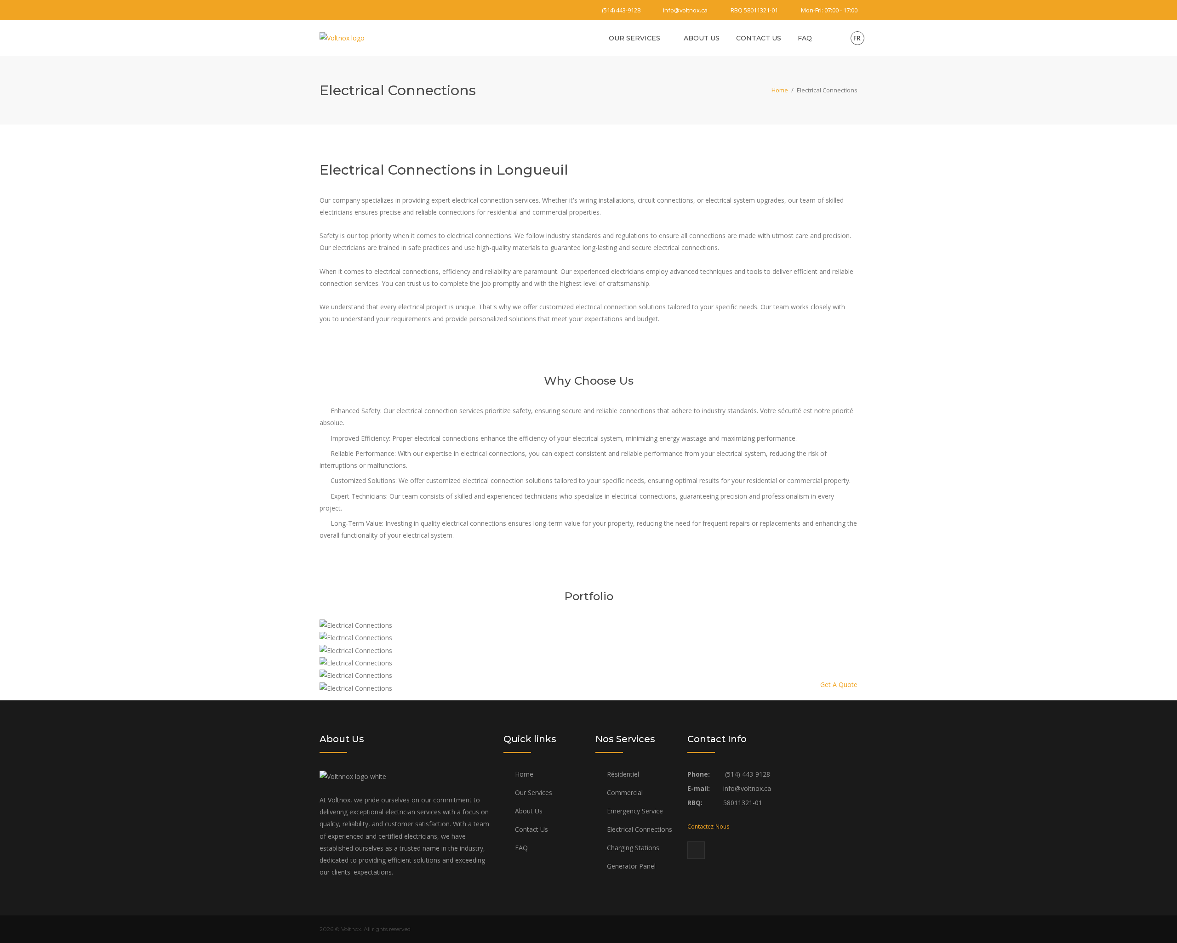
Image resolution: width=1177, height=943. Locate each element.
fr (857, 38)
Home (779, 90)
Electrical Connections (639, 829)
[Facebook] (325, 10)
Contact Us (758, 38)
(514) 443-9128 (621, 10)
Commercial (625, 792)
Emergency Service (635, 811)
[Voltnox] (342, 37)
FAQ (805, 38)
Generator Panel (631, 866)
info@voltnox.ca (685, 10)
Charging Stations (633, 847)
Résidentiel (623, 774)
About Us (702, 38)
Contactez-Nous (708, 826)
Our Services (634, 38)
